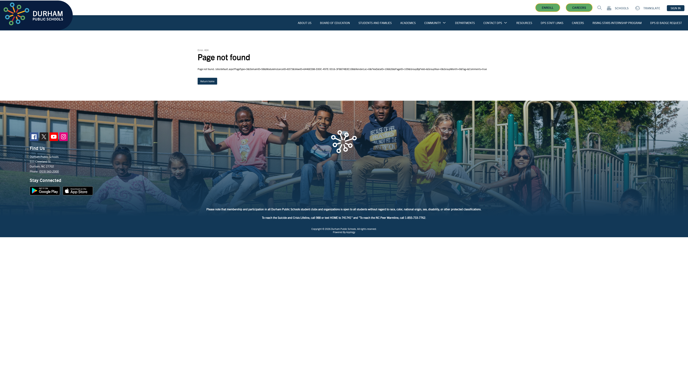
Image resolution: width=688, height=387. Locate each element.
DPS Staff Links (552, 23)
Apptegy (350, 232)
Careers (579, 7)
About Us (304, 23)
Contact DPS (492, 23)
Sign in (676, 8)
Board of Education (335, 23)
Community (432, 23)
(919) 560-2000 (49, 171)
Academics (408, 23)
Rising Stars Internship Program (617, 23)
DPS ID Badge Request (666, 23)
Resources (524, 23)
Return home (207, 81)
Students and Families (375, 23)
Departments (465, 23)
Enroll (548, 7)
